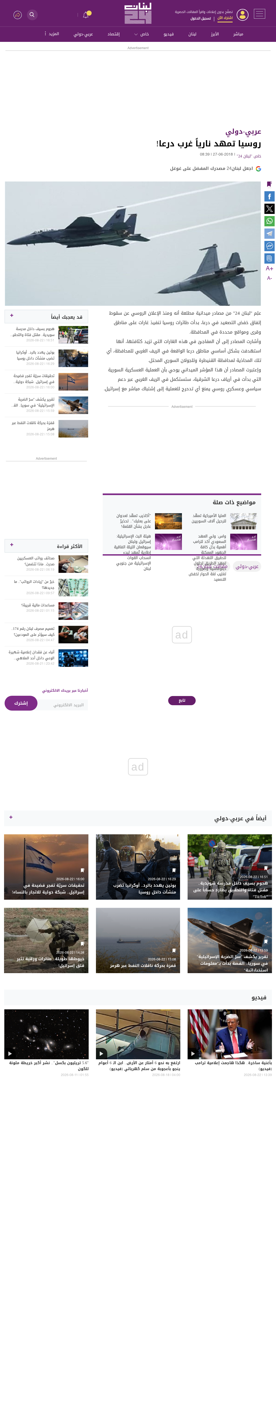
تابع (182, 700)
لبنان (192, 34)
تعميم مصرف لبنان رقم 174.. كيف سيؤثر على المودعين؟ (32, 632)
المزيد (51, 33)
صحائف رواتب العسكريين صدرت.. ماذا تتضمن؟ (35, 561)
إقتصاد (114, 34)
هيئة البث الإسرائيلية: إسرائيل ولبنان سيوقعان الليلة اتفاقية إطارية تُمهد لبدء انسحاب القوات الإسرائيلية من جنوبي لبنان (132, 553)
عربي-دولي (83, 34)
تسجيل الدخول (201, 18)
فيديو (169, 34)
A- (269, 278)
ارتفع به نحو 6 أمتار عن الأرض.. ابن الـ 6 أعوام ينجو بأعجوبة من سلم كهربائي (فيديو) (139, 1066)
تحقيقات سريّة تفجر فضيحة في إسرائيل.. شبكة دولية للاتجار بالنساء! (33, 379)
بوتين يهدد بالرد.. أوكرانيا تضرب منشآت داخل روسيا (35, 355)
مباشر (238, 34)
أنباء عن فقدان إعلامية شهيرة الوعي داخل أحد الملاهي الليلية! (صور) (31, 655)
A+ (269, 269)
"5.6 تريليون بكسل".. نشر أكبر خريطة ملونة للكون (49, 1066)
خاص (144, 34)
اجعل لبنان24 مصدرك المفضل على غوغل (211, 168)
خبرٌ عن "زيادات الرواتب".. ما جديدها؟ (34, 585)
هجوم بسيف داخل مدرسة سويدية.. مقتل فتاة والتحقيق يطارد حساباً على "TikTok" (31, 332)
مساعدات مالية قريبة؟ (37, 605)
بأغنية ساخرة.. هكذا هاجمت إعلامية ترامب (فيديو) (233, 1066)
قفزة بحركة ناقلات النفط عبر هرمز (33, 426)
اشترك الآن (225, 18)
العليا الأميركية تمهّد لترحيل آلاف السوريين (209, 518)
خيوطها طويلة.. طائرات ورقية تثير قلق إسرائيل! (50, 962)
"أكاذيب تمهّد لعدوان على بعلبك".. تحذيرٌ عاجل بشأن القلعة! (133, 521)
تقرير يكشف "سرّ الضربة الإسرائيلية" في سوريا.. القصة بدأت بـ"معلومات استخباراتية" (31, 402)
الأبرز (215, 34)
